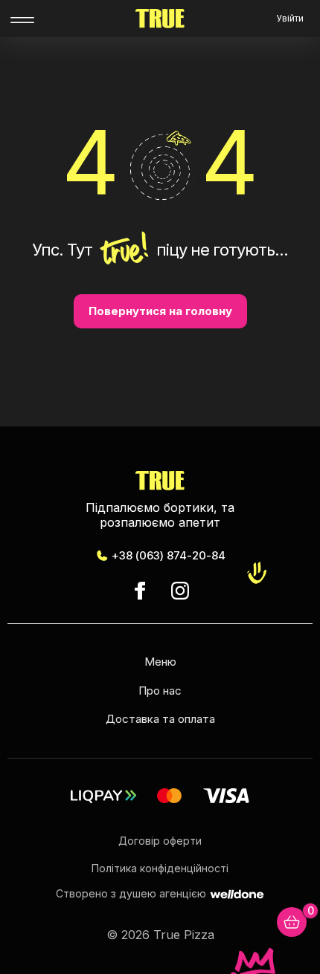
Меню (160, 662)
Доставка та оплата (160, 719)
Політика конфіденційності (160, 868)
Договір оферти (160, 840)
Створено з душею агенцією (131, 894)
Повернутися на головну (160, 311)
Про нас (160, 691)
